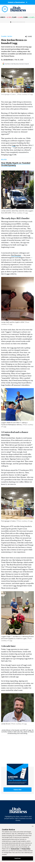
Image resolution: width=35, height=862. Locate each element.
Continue (17, 858)
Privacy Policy (26, 849)
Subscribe (17, 790)
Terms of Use (15, 849)
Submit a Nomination (16, 2)
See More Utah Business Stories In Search (17, 64)
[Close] (33, 826)
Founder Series (6, 36)
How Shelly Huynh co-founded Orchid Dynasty (15, 164)
